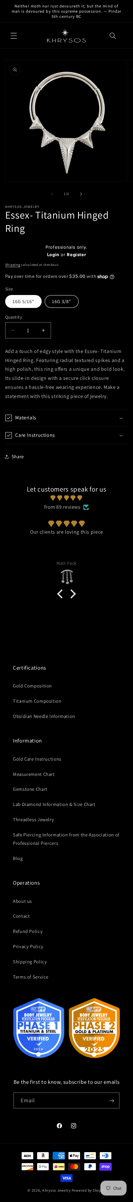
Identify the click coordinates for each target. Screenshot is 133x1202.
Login (53, 254)
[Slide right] (81, 194)
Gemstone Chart (30, 789)
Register (76, 254)
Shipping (12, 264)
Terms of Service (30, 977)
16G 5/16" (23, 301)
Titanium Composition (37, 701)
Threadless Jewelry (33, 819)
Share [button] (18, 456)
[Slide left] (52, 194)
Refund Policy (28, 931)
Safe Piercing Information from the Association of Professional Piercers (66, 839)
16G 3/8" (61, 301)
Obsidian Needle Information (44, 716)
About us (22, 901)
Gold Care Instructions (37, 759)
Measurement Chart (34, 774)
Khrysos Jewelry (56, 1190)
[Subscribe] (111, 1100)
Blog (18, 858)
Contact (21, 916)
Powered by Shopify (89, 1190)
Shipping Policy (30, 961)
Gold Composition (32, 686)
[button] (13, 35)
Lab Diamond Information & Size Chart (54, 804)
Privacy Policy (28, 946)
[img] (66, 498)
